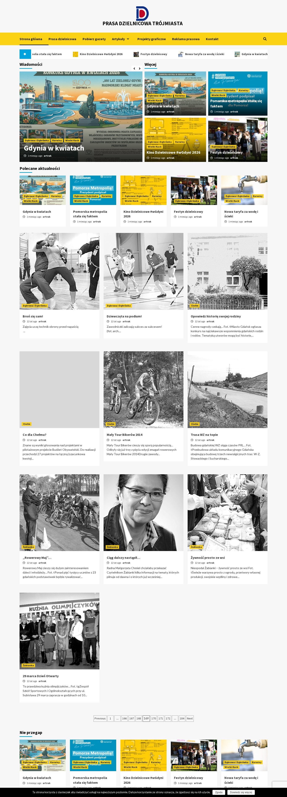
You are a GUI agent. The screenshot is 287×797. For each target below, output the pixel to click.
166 (124, 718)
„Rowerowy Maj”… (37, 557)
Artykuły (118, 39)
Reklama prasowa (186, 39)
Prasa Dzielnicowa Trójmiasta (143, 23)
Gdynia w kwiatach (231, 54)
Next (190, 718)
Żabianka (28, 547)
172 (168, 718)
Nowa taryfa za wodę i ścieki (180, 54)
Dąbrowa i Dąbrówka (37, 130)
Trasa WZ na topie (204, 434)
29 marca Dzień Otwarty (41, 676)
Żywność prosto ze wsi (208, 557)
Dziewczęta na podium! (124, 316)
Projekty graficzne (151, 39)
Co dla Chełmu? (34, 434)
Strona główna (31, 39)
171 (161, 718)
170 (153, 718)
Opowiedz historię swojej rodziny (216, 316)
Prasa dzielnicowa (62, 39)
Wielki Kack (72, 130)
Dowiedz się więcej (241, 792)
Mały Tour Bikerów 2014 (124, 434)
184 (182, 718)
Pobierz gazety (94, 39)
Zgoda (218, 792)
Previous (100, 718)
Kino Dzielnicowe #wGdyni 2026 (77, 54)
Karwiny (57, 130)
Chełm (194, 305)
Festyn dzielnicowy (130, 54)
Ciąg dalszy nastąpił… (123, 557)
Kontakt (212, 39)
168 (139, 718)
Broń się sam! (33, 316)
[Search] (264, 39)
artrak (47, 155)
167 (131, 718)
